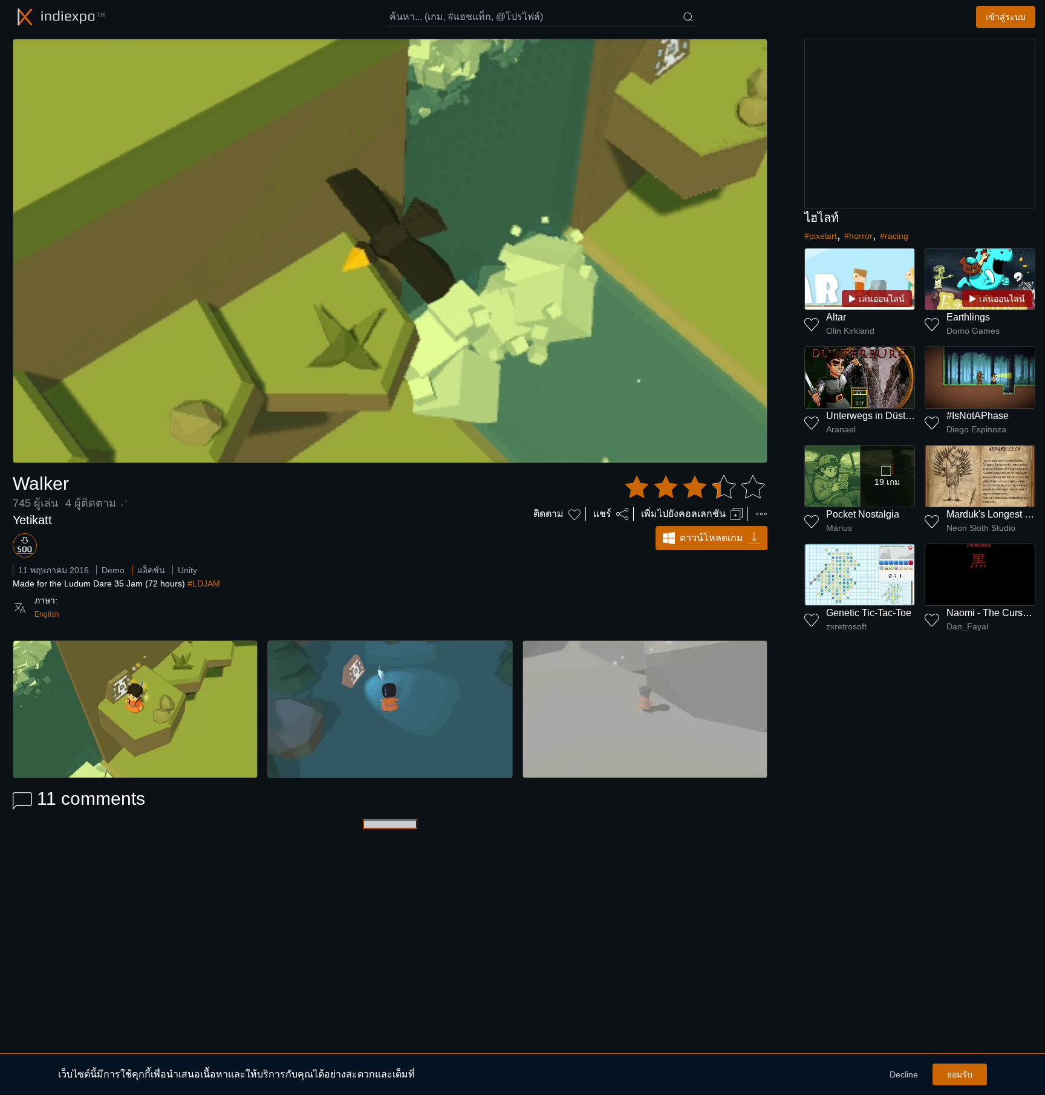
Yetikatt (32, 520)
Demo (113, 570)
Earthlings (968, 317)
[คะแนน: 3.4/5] (694, 487)
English (46, 614)
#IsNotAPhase (977, 416)
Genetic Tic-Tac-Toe (868, 613)
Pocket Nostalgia (862, 514)
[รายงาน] (761, 514)
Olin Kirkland (850, 331)
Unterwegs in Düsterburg (879, 416)
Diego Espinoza (976, 429)
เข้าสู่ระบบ (1006, 17)
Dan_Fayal (967, 626)
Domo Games (973, 331)
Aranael (841, 429)
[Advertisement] (920, 124)
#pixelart (820, 236)
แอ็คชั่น (151, 570)
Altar (836, 317)
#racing (894, 236)
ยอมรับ (959, 1074)
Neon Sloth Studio (980, 528)
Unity (187, 570)
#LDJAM (203, 583)
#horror (858, 236)
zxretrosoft (846, 626)
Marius (839, 528)
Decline (904, 1074)
